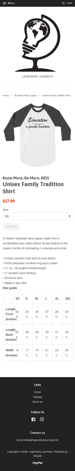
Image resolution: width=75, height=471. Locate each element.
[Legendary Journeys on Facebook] (33, 420)
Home (6, 95)
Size (6, 210)
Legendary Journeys (41, 451)
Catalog (37, 397)
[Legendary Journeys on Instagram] (42, 420)
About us (37, 401)
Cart (69, 3)
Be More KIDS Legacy (25, 95)
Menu (11, 3)
